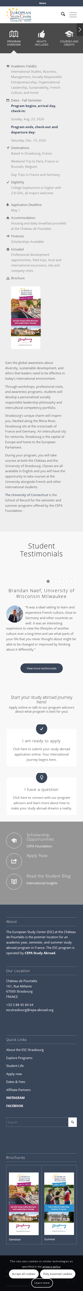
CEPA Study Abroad (40, 953)
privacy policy (51, 1266)
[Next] (80, 29)
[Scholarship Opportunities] (14, 840)
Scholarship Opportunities (40, 837)
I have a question (41, 789)
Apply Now (37, 855)
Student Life (15, 1066)
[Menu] (71, 14)
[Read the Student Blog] (14, 882)
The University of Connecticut (26, 495)
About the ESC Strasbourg (25, 1050)
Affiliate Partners (18, 1090)
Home (42, 3)
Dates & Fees (15, 1082)
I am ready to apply (41, 740)
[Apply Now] (14, 861)
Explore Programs (19, 1058)
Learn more (42, 1283)
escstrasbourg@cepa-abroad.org (29, 1010)
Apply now (14, 1074)
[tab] (14, 39)
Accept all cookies (24, 1274)
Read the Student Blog (49, 876)
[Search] (61, 14)
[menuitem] (42, 3)
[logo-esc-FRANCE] (34, 14)
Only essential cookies (57, 1274)
